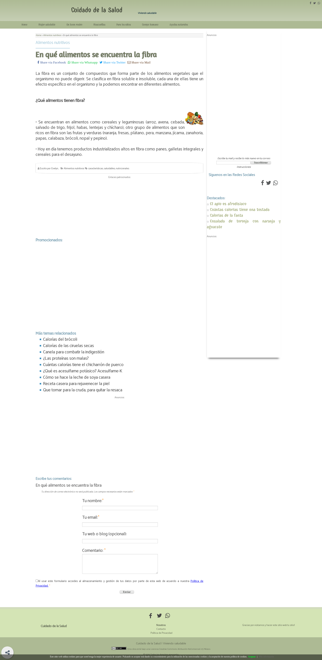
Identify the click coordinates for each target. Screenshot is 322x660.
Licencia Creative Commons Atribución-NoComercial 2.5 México (180, 649)
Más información (266, 656)
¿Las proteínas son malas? (66, 358)
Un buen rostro (74, 24)
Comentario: (94, 550)
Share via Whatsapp (84, 62)
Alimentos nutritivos (53, 42)
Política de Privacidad (161, 633)
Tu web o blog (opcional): (104, 534)
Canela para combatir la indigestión (73, 352)
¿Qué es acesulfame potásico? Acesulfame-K (82, 371)
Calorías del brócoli (60, 339)
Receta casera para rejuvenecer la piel (76, 383)
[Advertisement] (119, 207)
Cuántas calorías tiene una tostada (239, 209)
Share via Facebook (52, 62)
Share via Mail (141, 62)
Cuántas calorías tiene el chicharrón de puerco (83, 364)
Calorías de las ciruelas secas (68, 345)
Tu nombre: (93, 500)
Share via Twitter (114, 62)
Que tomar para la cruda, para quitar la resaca (82, 390)
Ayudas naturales (179, 24)
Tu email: (90, 517)
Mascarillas (99, 24)
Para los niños (123, 24)
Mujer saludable (47, 24)
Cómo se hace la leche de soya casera (76, 377)
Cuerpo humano (150, 24)
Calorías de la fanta (226, 215)
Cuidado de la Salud (96, 10)
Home (24, 24)
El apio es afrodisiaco (228, 203)
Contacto (161, 629)
